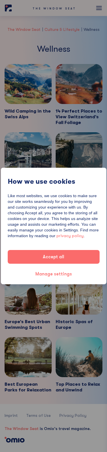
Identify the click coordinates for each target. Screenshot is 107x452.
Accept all (53, 256)
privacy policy (70, 235)
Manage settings (53, 274)
